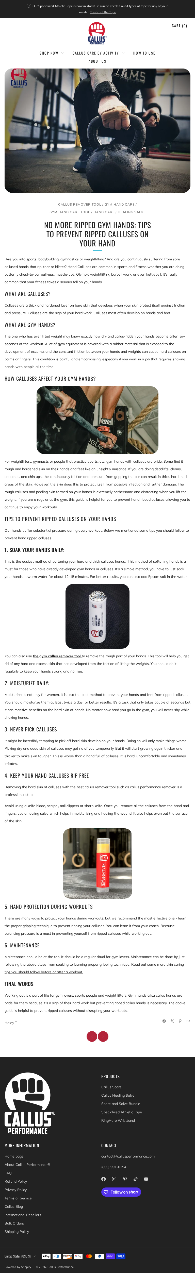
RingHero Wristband (118, 1120)
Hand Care (104, 212)
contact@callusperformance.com (128, 1156)
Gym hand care (120, 204)
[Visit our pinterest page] (124, 1179)
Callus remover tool (79, 204)
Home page (14, 1156)
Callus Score (111, 1087)
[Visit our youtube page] (146, 1179)
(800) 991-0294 (113, 1167)
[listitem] (97, 9)
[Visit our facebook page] (103, 1179)
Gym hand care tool (70, 212)
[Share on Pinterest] (180, 1021)
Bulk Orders (14, 1223)
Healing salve (131, 212)
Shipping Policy (17, 1231)
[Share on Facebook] (164, 1021)
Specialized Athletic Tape (121, 1112)
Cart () (179, 25)
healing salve (37, 813)
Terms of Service (18, 1198)
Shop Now (49, 53)
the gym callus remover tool (57, 656)
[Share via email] (188, 1021)
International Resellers (23, 1215)
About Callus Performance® (27, 1164)
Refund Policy (16, 1181)
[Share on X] (172, 1021)
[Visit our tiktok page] (135, 1179)
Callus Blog (14, 1206)
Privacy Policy (16, 1189)
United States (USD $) (17, 1256)
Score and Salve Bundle (120, 1103)
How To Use (144, 53)
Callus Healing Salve (118, 1095)
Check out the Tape (103, 12)
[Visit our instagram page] (114, 1179)
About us (97, 61)
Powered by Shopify (18, 1267)
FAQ (8, 1173)
